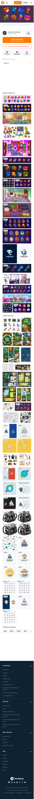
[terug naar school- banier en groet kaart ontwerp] (23, 447)
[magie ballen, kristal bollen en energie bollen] (12, 329)
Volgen (28, 34)
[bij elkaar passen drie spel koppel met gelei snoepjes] (17, 150)
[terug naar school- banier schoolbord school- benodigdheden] (11, 420)
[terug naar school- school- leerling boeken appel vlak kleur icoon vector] (10, 713)
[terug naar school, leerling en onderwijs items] (10, 432)
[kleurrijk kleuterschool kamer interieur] (17, 120)
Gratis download (17, 40)
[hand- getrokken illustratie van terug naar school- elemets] (11, 486)
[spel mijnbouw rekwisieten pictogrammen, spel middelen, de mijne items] (8, 185)
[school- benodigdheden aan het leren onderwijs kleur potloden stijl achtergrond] (8, 407)
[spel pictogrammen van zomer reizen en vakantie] (17, 110)
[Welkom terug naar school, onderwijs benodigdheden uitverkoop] (10, 463)
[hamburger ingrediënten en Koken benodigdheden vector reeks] (17, 221)
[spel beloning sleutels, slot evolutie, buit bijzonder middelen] (17, 234)
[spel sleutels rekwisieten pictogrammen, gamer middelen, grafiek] (17, 279)
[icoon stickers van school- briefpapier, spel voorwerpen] (17, 101)
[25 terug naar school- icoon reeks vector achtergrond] (10, 786)
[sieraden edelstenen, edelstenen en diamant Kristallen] (7, 319)
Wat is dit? (14, 59)
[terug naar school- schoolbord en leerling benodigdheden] (11, 390)
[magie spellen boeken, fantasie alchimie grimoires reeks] (17, 162)
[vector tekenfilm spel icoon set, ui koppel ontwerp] (17, 300)
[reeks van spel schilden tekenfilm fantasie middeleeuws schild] (17, 247)
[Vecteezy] (2, 2)
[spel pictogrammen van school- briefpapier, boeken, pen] (17, 173)
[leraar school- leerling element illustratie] (10, 557)
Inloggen (25, 2)
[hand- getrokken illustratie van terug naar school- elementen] (23, 460)
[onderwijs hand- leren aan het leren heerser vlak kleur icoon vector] (10, 742)
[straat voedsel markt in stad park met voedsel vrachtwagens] (17, 310)
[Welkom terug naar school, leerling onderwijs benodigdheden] (17, 360)
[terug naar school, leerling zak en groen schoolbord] (7, 361)
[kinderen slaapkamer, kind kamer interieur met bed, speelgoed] (17, 206)
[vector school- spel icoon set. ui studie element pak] (11, 475)
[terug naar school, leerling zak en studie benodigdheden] (7, 375)
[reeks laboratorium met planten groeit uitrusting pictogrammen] (17, 290)
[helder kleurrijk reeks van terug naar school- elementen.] (8, 498)
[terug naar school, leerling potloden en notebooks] (17, 375)
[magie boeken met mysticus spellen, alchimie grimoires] (11, 194)
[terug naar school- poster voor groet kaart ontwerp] (9, 447)
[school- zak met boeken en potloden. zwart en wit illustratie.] (10, 659)
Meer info (6, 65)
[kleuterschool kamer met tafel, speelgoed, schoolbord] (17, 134)
